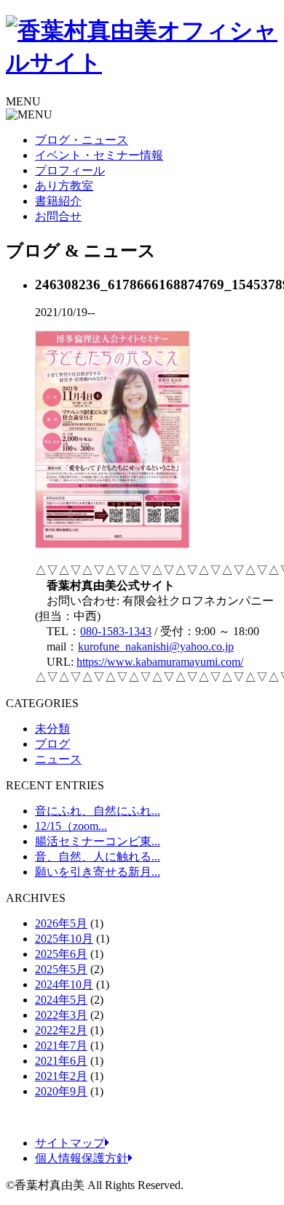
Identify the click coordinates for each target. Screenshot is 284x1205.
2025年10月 (64, 938)
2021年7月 (61, 1045)
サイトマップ (70, 1143)
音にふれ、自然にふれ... (97, 811)
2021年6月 (61, 1061)
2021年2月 (61, 1076)
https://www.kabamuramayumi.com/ (159, 662)
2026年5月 (61, 923)
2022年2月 (61, 1030)
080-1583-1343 (115, 631)
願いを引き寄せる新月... (97, 872)
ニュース (58, 759)
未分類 (52, 728)
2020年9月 (61, 1091)
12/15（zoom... (71, 826)
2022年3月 (61, 1015)
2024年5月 (61, 1000)
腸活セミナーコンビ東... (97, 841)
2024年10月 (64, 984)
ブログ (52, 744)
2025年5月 (61, 969)
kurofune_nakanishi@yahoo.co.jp (156, 646)
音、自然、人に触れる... (97, 856)
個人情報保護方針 (81, 1158)
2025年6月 (61, 954)
